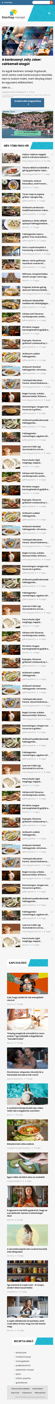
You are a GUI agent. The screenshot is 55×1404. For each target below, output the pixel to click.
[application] (27, 124)
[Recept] (15, 13)
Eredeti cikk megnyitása (27, 101)
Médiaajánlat (40, 1393)
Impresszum (27, 1393)
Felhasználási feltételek (20, 1389)
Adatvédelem (37, 1389)
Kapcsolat (15, 1393)
